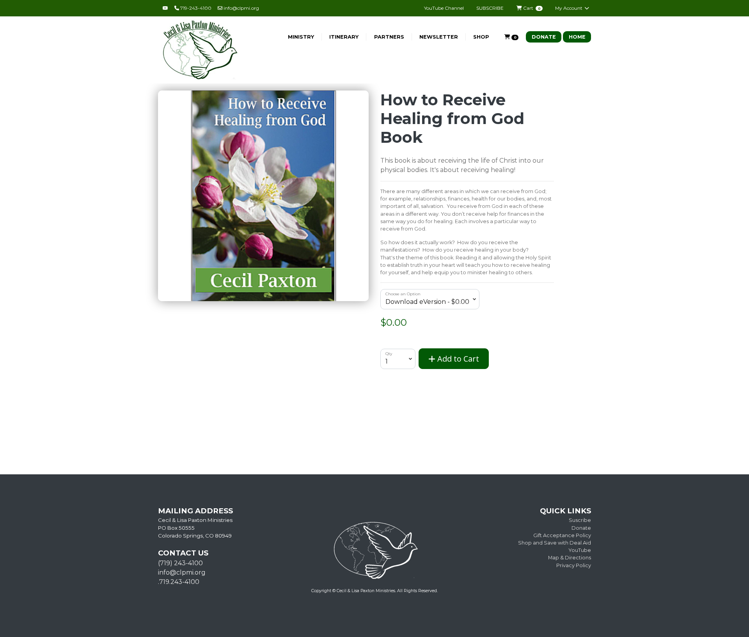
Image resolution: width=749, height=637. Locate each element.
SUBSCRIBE (490, 8)
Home (577, 37)
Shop (481, 37)
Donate (544, 37)
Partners (389, 37)
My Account (569, 8)
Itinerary (344, 37)
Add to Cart (457, 358)
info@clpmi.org (240, 8)
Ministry (301, 37)
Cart (531, 8)
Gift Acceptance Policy (562, 535)
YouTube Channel (444, 8)
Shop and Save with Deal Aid (554, 543)
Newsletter (438, 37)
